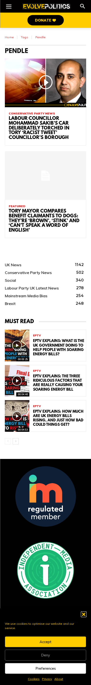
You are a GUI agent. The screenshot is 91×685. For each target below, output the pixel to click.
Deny (45, 655)
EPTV (37, 335)
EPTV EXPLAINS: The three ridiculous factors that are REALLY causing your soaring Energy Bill (58, 383)
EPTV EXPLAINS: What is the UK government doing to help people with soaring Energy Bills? (58, 348)
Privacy (47, 679)
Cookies (34, 679)
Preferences (45, 668)
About (58, 679)
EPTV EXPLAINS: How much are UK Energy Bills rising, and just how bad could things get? (58, 418)
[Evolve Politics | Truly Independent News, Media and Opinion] (46, 6)
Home (9, 37)
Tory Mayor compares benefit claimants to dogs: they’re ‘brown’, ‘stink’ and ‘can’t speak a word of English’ (44, 221)
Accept (45, 641)
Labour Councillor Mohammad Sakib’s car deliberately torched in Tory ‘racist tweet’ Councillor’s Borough (39, 128)
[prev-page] (8, 441)
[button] (83, 614)
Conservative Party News (32, 113)
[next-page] (16, 441)
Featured (17, 206)
